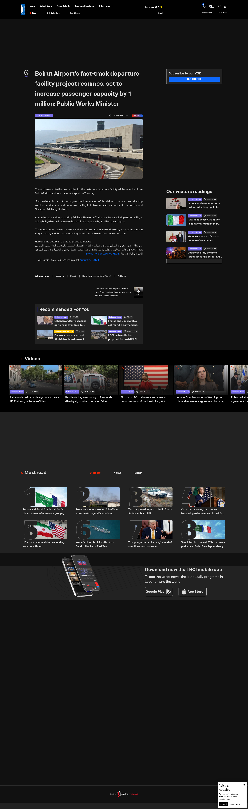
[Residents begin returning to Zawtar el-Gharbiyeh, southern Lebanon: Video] (91, 384)
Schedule (55, 13)
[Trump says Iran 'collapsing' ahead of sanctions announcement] (150, 534)
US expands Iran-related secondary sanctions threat (44, 544)
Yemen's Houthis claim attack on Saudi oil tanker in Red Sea (95, 544)
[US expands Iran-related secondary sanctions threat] (45, 534)
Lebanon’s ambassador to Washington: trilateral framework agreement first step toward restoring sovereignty (200, 400)
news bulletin (63, 6)
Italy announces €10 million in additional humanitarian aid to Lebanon (204, 222)
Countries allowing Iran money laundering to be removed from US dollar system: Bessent (201, 512)
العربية (160, 13)
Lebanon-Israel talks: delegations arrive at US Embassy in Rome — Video (35, 399)
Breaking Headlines (84, 6)
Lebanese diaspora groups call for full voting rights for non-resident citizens (204, 205)
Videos (32, 359)
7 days (118, 473)
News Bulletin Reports (64, 331)
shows (77, 13)
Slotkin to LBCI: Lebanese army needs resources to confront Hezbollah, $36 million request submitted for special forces (146, 400)
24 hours (95, 473)
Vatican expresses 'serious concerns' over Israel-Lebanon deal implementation (203, 238)
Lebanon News (61, 317)
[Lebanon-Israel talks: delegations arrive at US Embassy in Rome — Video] (35, 384)
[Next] (244, 384)
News (32, 6)
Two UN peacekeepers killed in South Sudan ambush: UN (150, 511)
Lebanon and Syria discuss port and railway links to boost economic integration (70, 323)
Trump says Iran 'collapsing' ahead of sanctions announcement (150, 544)
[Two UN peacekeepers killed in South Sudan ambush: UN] (150, 501)
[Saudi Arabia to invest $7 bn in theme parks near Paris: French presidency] (203, 534)
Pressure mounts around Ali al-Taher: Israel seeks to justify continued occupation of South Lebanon (70, 337)
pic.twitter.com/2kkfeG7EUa (102, 253)
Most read (35, 472)
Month (138, 473)
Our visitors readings (189, 192)
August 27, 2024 (89, 260)
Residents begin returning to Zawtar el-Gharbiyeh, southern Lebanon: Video (88, 399)
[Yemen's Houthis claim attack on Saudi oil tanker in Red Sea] (98, 534)
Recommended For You (64, 309)
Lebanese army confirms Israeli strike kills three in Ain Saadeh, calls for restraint (204, 255)
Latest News (46, 6)
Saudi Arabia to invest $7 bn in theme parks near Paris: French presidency (203, 544)
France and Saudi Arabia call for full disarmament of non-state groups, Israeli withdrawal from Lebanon (124, 323)
